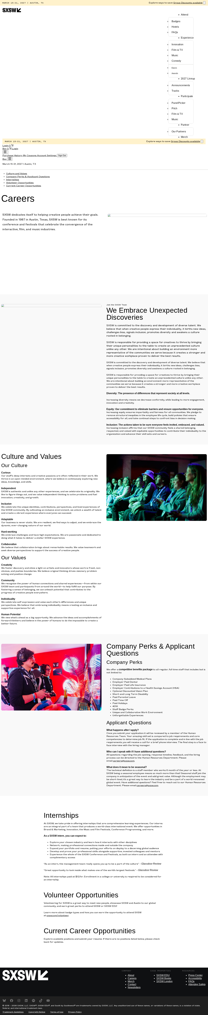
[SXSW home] (11, 11)
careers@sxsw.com (123, 761)
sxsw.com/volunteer (58, 915)
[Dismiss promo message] (204, 2)
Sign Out (62, 155)
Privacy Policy (75, 1012)
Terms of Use (56, 1012)
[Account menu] (5, 152)
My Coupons (30, 155)
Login (5, 146)
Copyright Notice (36, 1012)
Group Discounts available (188, 3)
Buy (4, 149)
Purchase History (12, 155)
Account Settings (47, 155)
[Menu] (9, 159)
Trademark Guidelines (13, 1012)
